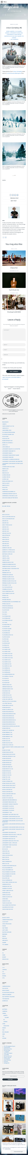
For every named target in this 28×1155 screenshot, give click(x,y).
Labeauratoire (7, 1047)
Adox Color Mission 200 (8, 518)
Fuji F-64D (4, 622)
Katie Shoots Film (8, 1049)
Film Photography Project (9, 1046)
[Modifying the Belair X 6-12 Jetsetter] (8, 1129)
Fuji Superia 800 (6, 672)
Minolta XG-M (5, 472)
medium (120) (5, 959)
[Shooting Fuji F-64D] (20, 1129)
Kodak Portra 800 (6, 764)
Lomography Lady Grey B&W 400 (10, 814)
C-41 (16, 31)
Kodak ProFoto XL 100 (7, 768)
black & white (6, 917)
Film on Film (5, 988)
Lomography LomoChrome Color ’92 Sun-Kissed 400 (12, 821)
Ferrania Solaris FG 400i (8, 578)
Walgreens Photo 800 (7, 907)
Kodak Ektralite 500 (7, 440)
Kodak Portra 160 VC (7, 760)
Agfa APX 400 (5, 522)
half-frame (5, 928)
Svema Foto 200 (6, 901)
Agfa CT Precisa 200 (7, 525)
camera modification (7, 919)
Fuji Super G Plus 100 (7, 655)
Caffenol (4, 969)
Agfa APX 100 (5, 520)
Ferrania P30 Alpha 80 (7, 574)
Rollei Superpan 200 (7, 880)
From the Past (5, 990)
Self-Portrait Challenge (8, 996)
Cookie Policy (8, 1148)
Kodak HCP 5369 (6, 750)
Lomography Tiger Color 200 (9, 844)
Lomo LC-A (4, 444)
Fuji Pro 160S (5, 639)
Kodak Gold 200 (6, 740)
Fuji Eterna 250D (6, 616)
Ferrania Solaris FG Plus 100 (9, 581)
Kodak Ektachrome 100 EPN (8, 713)
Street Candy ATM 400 (7, 890)
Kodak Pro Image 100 (7, 766)
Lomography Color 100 (8, 806)
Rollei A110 (4, 487)
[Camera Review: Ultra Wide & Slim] (20, 1117)
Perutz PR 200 (5, 859)
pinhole (4, 936)
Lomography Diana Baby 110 (8, 451)
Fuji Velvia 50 (5, 678)
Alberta (12, 31)
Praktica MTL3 (5, 485)
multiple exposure (6, 932)
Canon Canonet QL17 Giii (8, 426)
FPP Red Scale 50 (6, 603)
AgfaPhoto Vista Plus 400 (8, 551)
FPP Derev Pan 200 (6, 599)
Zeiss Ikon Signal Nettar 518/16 (10, 497)
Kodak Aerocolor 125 (7, 705)
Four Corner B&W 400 (8, 591)
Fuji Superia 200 (6, 670)
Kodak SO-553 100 (6, 773)
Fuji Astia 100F (5, 610)
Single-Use (5, 489)
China (3, 1023)
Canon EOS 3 (5, 428)
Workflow (5, 1000)
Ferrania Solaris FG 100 (8, 576)
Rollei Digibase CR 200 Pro (8, 874)
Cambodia (4, 1011)
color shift (5, 921)
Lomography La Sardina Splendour (10, 459)
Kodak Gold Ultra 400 (7, 744)
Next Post (14, 200)
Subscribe (10, 1079)
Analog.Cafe (6, 1063)
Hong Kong (6, 1025)
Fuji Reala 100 (5, 645)
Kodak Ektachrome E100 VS (9, 724)
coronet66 (6, 1054)
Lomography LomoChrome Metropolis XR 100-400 (13, 824)
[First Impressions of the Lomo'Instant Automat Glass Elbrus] (8, 1117)
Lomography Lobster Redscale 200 (11, 816)
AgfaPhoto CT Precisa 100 (8, 549)
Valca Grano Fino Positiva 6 (9, 905)
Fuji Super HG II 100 (6, 664)
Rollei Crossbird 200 (7, 869)
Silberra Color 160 (7, 888)
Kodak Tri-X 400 (6, 779)
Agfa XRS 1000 (5, 545)
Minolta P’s (5, 470)
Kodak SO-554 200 (6, 775)
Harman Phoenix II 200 (7, 688)
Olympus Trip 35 (6, 477)
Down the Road (7, 1060)
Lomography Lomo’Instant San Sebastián (12, 461)
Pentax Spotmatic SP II (7, 481)
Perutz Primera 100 (7, 861)
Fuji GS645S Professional (8, 432)
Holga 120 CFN (5, 438)
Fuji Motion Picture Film (8, 992)
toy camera (5, 944)
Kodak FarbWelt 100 (7, 732)
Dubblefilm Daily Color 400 (9, 566)
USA (3, 1036)
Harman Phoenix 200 (7, 686)
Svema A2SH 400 (6, 892)
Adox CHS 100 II (5, 514)
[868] (14, 280)
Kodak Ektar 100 (6, 728)
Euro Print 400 (6, 570)
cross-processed (6, 923)
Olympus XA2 (5, 479)
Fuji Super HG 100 (6, 659)
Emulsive (6, 1061)
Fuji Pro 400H (5, 641)
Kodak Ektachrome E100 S (8, 722)
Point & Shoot (5, 483)
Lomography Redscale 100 (8, 838)
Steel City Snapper (8, 1053)
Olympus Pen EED (6, 475)
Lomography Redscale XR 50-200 (10, 840)
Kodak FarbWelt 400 (7, 736)
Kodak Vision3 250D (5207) (8, 785)
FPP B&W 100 (5, 595)
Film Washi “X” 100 (6, 585)
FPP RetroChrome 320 (7, 608)
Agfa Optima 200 (6, 535)
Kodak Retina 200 (6, 770)
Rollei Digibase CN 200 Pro (8, 871)
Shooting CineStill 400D (14, 312)
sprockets (5, 940)
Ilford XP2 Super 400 (7, 699)
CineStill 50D (5, 556)
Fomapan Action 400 (7, 589)
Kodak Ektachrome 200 (8, 715)
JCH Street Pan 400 (7, 703)
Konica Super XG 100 (7, 795)
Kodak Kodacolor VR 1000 (8, 754)
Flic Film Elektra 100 (7, 587)
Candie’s (4, 424)
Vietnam (4, 1038)
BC (4, 1019)
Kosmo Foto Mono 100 (7, 797)
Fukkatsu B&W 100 (6, 684)
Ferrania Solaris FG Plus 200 (9, 583)
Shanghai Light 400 (7, 886)
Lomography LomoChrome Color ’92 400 (12, 818)
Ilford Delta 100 (6, 693)
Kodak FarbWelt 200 (7, 734)
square (19, 36)
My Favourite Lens (8, 1056)
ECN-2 (3, 973)
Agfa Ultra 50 (5, 539)
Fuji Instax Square (6, 628)
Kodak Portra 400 (6, 762)
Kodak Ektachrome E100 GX (9, 720)
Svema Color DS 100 (7, 896)
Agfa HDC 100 (5, 527)
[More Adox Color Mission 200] (8, 1140)
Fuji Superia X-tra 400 (7, 676)
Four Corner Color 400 (8, 593)
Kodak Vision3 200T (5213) (8, 783)
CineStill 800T (5, 560)
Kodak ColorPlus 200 (7, 709)
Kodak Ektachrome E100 (8, 717)
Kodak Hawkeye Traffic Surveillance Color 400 (13, 747)
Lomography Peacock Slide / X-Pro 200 (12, 834)
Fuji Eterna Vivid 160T (7, 620)
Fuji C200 (4, 612)
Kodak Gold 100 (6, 738)
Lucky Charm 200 (6, 847)
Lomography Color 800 (8, 810)
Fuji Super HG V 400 (7, 666)
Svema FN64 (5, 898)
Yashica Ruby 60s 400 (7, 909)
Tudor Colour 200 (7, 903)
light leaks (5, 930)
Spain (3, 1034)
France (4, 1027)
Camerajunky (7, 1058)
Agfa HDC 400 (5, 531)
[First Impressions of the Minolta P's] (20, 1140)
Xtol (3, 977)
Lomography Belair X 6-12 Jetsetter (11, 449)
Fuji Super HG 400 (6, 661)
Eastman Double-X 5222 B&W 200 (10, 568)
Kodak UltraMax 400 (7, 781)
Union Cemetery (17, 71)
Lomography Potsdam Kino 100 (9, 836)
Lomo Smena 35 (6, 446)
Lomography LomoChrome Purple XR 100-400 (13, 827)
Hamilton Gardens (6, 994)
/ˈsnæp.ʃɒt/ (6, 1051)
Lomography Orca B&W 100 (9, 832)
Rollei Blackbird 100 (7, 867)
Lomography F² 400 (7, 812)
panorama (4, 934)
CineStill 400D (5, 558)
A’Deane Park (14, 268)
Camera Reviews (6, 986)
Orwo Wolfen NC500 (7, 855)
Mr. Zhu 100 (5, 849)
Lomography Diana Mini (16, 33)
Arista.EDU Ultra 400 (7, 554)
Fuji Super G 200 (6, 649)
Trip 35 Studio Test (14, 290)
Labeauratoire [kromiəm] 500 (9, 800)
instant (4, 957)
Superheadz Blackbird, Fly (8, 491)
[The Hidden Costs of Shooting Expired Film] (20, 1094)
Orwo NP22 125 (6, 853)
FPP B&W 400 (5, 597)
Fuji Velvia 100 (5, 680)
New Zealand (5, 1032)
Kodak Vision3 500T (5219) (8, 787)
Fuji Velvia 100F (5, 682)
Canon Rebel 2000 (6, 430)
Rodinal (4, 975)
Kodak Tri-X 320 (6, 777)
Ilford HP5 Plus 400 (7, 697)
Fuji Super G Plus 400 (7, 657)
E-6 (3, 971)
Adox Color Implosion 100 (8, 516)
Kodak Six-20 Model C (7, 442)
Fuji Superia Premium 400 (8, 674)
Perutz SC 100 (5, 863)
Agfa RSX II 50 (5, 537)
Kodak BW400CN (6, 707)
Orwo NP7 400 (5, 851)
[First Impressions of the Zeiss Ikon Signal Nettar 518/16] (20, 1105)
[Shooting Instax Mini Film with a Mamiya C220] (8, 1105)
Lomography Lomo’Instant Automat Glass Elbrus (12, 464)
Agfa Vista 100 (5, 541)
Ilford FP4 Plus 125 (6, 695)
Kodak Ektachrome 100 (8, 711)
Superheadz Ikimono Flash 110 (9, 493)
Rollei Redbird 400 (7, 876)
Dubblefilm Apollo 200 (7, 562)
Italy (3, 1030)
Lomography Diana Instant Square (10, 455)
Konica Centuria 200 (7, 791)
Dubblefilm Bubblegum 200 (9, 564)
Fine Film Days (7, 1050)
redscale (4, 938)
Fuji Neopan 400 (6, 632)
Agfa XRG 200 (5, 543)
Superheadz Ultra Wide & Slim (9, 495)
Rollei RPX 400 (5, 878)
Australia (4, 1009)
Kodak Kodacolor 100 (7, 752)
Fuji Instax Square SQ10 (8, 434)
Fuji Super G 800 (6, 651)
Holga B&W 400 (6, 690)
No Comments (14, 39)
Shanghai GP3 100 (6, 884)
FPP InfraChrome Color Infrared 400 (11, 601)
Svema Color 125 (6, 894)
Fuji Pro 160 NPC (6, 637)
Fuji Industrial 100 (6, 624)
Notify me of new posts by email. (13, 367)
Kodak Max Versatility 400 (8, 756)
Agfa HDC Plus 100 (6, 533)
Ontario (5, 1021)
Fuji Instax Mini (6, 626)
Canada (7, 33)
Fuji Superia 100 (6, 668)
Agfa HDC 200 (5, 529)
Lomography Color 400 (8, 808)
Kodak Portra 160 (6, 758)
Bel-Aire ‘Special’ (6, 506)
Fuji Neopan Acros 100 (7, 634)
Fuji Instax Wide (6, 630)
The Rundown (5, 998)
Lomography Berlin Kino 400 (9, 802)
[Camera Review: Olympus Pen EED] (8, 1094)
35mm (7, 31)
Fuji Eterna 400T (6, 618)
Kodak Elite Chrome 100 (8, 730)
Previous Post (14, 198)
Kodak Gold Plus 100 (7, 742)
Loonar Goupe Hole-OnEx (8, 466)
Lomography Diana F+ (7, 453)
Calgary (19, 31)
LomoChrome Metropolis (14, 73)
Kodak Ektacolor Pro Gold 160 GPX (11, 726)
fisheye (4, 925)
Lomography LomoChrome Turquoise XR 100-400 (13, 830)
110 (3, 953)
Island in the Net (7, 1057)
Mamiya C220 (5, 468)
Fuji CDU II (4, 614)
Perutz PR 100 (5, 857)
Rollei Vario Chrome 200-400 (9, 882)
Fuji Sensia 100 (5, 647)
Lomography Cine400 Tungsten (10, 804)
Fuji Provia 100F (6, 643)
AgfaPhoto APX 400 (7, 547)
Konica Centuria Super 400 (9, 793)
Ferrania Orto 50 (6, 572)
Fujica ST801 (5, 436)
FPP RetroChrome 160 (7, 605)
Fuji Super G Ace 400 (7, 653)
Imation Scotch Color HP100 (9, 701)
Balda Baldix (5, 422)
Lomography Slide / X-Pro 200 (9, 842)
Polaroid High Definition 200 (9, 865)
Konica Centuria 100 (7, 789)
